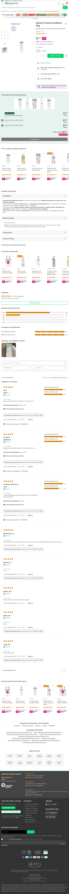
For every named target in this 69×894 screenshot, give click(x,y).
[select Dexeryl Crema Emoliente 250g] (2, 125)
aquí (17, 817)
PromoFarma (6, 11)
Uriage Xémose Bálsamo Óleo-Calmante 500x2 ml (19, 732)
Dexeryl (38, 31)
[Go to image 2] (4, 42)
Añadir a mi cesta (55, 56)
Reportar (30, 419)
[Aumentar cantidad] (43, 56)
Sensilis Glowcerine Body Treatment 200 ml (19, 740)
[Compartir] (66, 23)
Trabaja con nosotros (31, 808)
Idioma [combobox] (39, 368)
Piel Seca (44, 725)
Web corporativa (30, 819)
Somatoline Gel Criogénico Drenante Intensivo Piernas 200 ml (22, 734)
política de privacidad (15, 839)
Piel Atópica (40, 11)
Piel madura (17, 725)
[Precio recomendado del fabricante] (53, 41)
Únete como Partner (31, 813)
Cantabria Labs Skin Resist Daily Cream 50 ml (34, 742)
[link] (12, 296)
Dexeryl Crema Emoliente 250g (14, 125)
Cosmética (14, 11)
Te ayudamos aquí (8, 808)
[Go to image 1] (4, 35)
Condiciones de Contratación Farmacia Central (34, 878)
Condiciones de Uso (34, 875)
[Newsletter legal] (2, 839)
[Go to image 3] (4, 50)
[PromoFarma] (12, 3)
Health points (29, 817)
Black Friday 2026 (30, 822)
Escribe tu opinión (34, 303)
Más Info (53, 87)
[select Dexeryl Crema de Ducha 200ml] (2, 120)
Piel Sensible (52, 725)
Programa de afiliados (31, 811)
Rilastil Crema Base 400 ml (48, 738)
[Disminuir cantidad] (37, 56)
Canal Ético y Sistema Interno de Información (34, 881)
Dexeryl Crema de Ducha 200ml (14, 120)
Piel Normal (38, 725)
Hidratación (33, 11)
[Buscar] (65, 7)
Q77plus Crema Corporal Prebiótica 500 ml (50, 734)
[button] (8, 350)
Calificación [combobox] (7, 368)
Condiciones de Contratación (34, 877)
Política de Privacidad (34, 874)
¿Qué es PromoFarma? (32, 804)
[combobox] (57, 378)
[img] (21, 43)
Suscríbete (31, 832)
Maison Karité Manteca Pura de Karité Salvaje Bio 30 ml (48, 732)
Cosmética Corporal (23, 11)
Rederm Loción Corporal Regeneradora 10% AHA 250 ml (46, 740)
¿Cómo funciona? (30, 806)
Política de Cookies (34, 879)
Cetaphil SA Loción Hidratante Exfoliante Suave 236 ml (26, 738)
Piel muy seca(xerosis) (27, 725)
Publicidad (28, 815)
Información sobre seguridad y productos (13, 245)
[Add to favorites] (66, 55)
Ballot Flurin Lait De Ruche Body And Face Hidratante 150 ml (34, 736)
